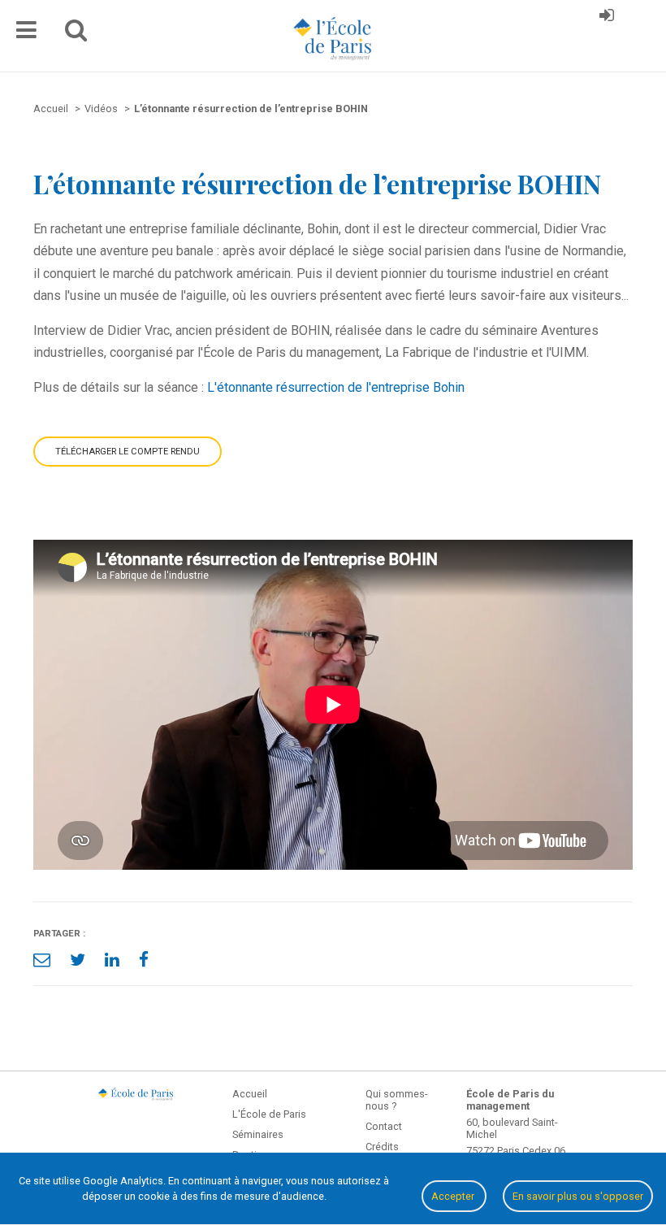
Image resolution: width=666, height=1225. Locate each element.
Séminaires (257, 1134)
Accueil (249, 1094)
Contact (383, 1126)
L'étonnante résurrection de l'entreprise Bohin (336, 387)
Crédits (382, 1146)
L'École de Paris (269, 1114)
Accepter (454, 1196)
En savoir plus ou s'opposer (577, 1196)
